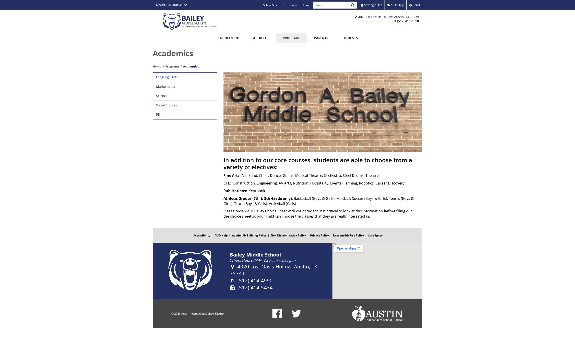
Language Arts (167, 77)
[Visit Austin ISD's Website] (377, 313)
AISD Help (397, 5)
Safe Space (375, 235)
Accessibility (201, 235)
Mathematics (166, 86)
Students (350, 38)
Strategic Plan (372, 5)
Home (157, 66)
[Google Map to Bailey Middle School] (377, 271)
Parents (321, 38)
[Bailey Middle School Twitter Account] (296, 316)
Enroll (306, 5)
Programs (292, 38)
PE (158, 114)
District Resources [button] (170, 4)
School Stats (271, 5)
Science (162, 96)
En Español (291, 5)
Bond (416, 5)
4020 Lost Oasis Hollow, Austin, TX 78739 (388, 17)
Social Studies (166, 105)
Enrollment (229, 38)
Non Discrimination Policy (288, 235)
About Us (261, 38)
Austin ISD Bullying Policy (249, 235)
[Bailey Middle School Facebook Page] (277, 316)
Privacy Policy (319, 235)
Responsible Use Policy (348, 235)
